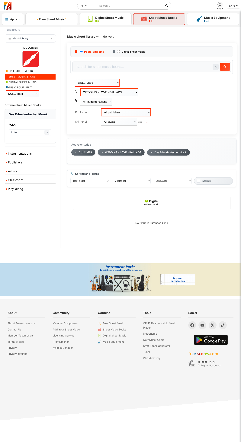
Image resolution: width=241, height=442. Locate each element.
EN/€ (232, 5)
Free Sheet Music (113, 323)
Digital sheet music (133, 51)
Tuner (146, 351)
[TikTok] (223, 325)
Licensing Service (63, 335)
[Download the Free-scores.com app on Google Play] (211, 340)
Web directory (151, 358)
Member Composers (65, 323)
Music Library (20, 38)
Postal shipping (94, 51)
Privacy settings (17, 353)
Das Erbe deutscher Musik (170, 152)
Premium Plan (61, 341)
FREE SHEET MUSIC (20, 70)
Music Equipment (113, 341)
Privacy (12, 347)
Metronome (150, 333)
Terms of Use (16, 341)
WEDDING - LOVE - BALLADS (123, 152)
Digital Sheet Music (114, 335)
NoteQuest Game (153, 339)
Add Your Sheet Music (66, 329)
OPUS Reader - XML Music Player (159, 325)
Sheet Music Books (114, 329)
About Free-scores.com (22, 323)
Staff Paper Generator (156, 345)
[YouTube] (202, 325)
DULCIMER (85, 152)
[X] (213, 325)
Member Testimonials (21, 335)
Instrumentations (19, 153)
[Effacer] (216, 67)
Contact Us (14, 329)
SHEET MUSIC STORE (21, 76)
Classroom (15, 180)
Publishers (14, 162)
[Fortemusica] (191, 363)
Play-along (15, 189)
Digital (151, 202)
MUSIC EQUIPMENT (20, 87)
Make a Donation (63, 347)
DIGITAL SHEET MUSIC (22, 82)
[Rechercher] (166, 5)
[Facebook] (192, 325)
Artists (12, 171)
